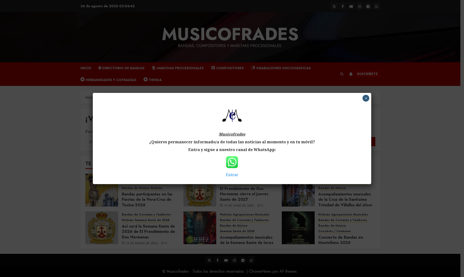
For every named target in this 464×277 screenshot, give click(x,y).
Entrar (232, 174)
